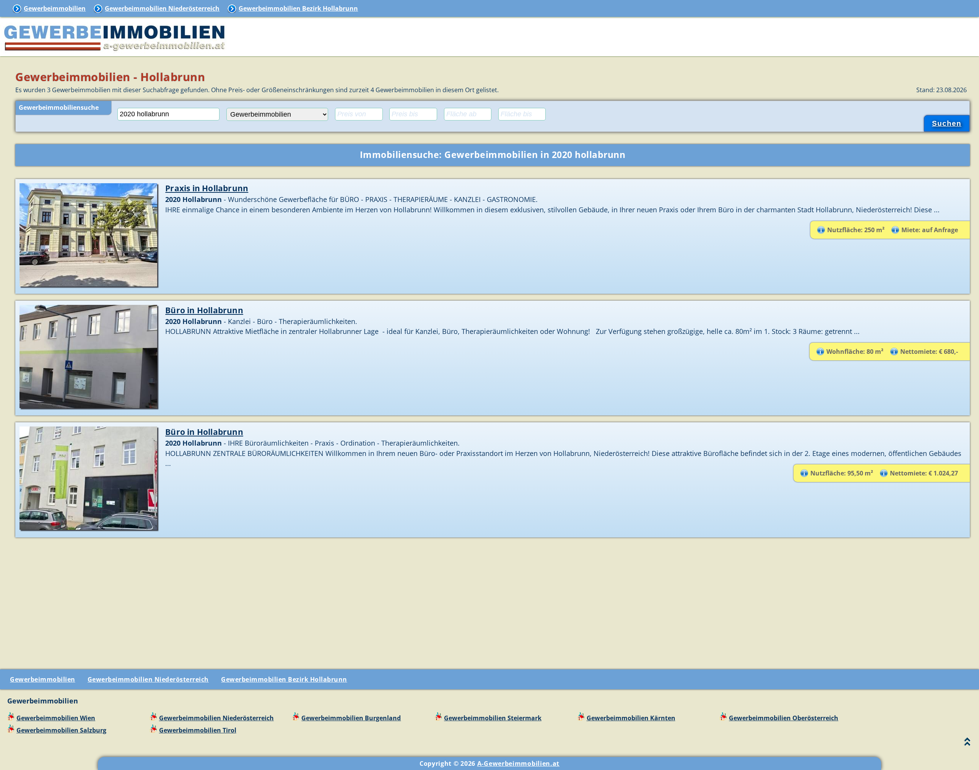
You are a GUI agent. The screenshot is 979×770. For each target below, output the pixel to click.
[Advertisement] (492, 600)
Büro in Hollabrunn (204, 310)
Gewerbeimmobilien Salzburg (61, 730)
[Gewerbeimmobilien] (114, 51)
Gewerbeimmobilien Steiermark (493, 718)
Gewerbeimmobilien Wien (55, 718)
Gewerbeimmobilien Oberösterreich (783, 718)
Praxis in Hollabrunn (206, 188)
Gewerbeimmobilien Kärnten (631, 718)
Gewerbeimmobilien (55, 8)
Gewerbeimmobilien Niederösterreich (162, 8)
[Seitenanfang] (967, 743)
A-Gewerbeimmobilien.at (518, 763)
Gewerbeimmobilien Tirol (197, 730)
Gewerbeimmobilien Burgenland (351, 718)
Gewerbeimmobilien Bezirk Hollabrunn (298, 8)
